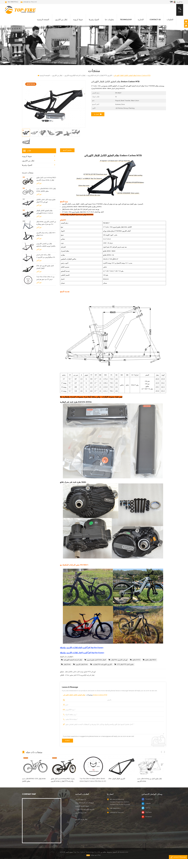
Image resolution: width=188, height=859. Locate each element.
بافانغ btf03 (136, 660)
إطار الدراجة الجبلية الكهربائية (73, 660)
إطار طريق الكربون (81, 819)
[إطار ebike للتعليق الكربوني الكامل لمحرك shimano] (121, 766)
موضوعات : (85, 695)
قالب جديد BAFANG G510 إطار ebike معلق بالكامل (46, 190)
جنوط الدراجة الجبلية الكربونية (84, 802)
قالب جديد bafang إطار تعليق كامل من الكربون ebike (92, 780)
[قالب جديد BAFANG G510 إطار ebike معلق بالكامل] (28, 191)
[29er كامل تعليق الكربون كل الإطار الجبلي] (28, 269)
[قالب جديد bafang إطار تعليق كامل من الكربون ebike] (93, 766)
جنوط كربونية (78, 20)
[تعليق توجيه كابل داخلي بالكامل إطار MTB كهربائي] (28, 202)
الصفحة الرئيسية (43, 20)
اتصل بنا (96, 114)
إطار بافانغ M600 (151, 660)
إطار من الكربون (61, 20)
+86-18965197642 (12, 2)
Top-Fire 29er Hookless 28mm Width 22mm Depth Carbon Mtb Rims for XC (35, 780)
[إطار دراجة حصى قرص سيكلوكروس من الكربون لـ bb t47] (28, 258)
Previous (161, 752)
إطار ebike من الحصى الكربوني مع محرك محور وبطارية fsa (46, 223)
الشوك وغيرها (94, 20)
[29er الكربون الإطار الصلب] (64, 766)
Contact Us (155, 20)
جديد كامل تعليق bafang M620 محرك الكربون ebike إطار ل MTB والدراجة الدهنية (46, 179)
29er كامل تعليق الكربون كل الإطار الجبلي (45, 267)
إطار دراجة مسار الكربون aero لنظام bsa (45, 234)
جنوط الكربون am (80, 812)
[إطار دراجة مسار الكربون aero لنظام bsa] (28, 236)
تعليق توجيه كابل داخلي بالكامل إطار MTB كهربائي (80, 671)
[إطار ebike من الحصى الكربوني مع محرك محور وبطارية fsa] (28, 225)
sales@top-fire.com (30, 2)
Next (164, 752)
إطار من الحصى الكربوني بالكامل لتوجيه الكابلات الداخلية (45, 245)
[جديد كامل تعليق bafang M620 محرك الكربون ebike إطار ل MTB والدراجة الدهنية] (28, 180)
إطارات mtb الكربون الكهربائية (102, 664)
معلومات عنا (109, 20)
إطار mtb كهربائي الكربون (119, 660)
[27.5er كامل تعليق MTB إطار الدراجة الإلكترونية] (150, 766)
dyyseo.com (124, 852)
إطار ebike (67, 664)
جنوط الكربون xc (80, 799)
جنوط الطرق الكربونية (82, 806)
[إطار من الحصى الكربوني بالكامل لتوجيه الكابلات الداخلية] (28, 247)
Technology (126, 20)
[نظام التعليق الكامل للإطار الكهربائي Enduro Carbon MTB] (28, 213)
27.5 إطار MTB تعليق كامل (125, 664)
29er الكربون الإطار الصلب (59, 778)
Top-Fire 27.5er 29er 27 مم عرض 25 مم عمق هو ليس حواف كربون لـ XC (45, 278)
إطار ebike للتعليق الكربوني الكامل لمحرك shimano (121, 780)
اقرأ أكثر (38, 183)
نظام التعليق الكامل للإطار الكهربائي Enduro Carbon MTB (85, 695)
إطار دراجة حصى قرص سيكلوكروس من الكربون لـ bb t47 (45, 256)
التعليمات (170, 20)
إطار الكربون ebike (82, 664)
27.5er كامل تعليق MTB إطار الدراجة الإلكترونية (79, 675)
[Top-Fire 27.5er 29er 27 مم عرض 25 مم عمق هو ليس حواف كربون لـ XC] (28, 280)
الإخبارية (141, 20)
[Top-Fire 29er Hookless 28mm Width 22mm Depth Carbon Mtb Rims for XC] (35, 766)
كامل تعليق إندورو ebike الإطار (96, 660)
